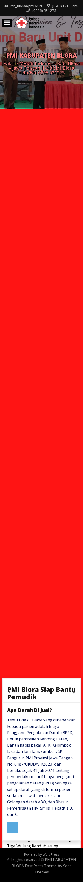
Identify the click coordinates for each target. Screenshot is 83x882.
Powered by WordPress (41, 854)
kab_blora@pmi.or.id (25, 5)
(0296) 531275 (43, 10)
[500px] (12, 827)
